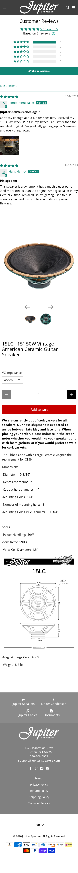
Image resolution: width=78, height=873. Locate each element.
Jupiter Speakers (31, 836)
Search (39, 778)
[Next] (51, 307)
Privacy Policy (39, 784)
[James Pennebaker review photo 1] (9, 145)
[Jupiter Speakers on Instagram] (42, 769)
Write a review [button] (39, 71)
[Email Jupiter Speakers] (47, 769)
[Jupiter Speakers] (39, 7)
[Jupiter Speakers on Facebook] (30, 769)
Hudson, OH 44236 (39, 752)
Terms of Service (39, 803)
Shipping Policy (39, 797)
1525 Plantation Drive (39, 748)
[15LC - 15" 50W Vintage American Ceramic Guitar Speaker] (39, 264)
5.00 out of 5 (49, 29)
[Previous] (27, 307)
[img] (9, 97)
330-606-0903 (39, 756)
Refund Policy (39, 791)
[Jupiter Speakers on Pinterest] (36, 769)
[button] (22, 42)
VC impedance (12, 373)
